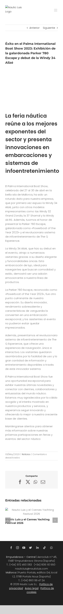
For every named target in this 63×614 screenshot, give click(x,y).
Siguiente (49, 28)
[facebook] (11, 547)
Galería (36, 512)
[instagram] (17, 547)
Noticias (26, 454)
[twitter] (30, 547)
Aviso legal (31, 588)
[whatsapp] (51, 547)
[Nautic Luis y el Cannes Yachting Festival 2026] (31, 512)
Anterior (34, 28)
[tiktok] (44, 547)
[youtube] (23, 547)
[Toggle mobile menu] (56, 10)
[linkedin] (37, 547)
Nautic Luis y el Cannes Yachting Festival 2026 (27, 512)
